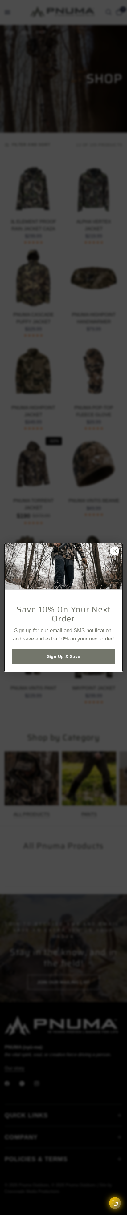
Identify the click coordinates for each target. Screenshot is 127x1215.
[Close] (114, 550)
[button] (63, 656)
